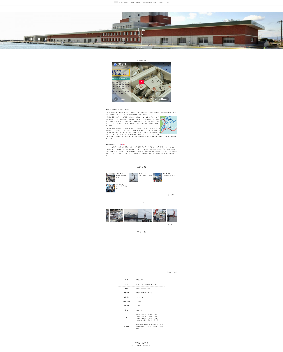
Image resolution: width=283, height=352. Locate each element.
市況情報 (132, 2)
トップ (116, 2)
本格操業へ (138, 2)
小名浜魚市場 (141, 343)
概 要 (120, 2)
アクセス (166, 2)
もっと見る (171, 195)
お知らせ (126, 2)
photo (154, 2)
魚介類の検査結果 (147, 2)
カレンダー (160, 2)
